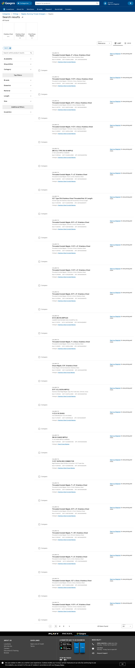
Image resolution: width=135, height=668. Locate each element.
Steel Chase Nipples (63, 444)
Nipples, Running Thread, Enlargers (33, 14)
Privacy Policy (59, 665)
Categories (6, 14)
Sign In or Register (115, 54)
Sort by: (100, 41)
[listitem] (114, 3)
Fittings (15, 14)
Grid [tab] (129, 43)
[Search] (97, 3)
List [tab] (119, 43)
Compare (44, 70)
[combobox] (67, 3)
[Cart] (131, 3)
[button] (24, 3)
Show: (124, 624)
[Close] (10, 48)
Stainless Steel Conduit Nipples (67, 62)
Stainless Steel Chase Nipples (66, 372)
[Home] (8, 3)
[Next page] (69, 626)
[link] (15, 644)
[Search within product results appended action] (31, 53)
